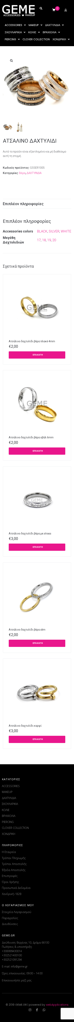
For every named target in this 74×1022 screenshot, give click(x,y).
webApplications (57, 1005)
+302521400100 (12, 955)
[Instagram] (30, 1010)
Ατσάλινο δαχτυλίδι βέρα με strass (30, 533)
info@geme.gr (19, 966)
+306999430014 (12, 951)
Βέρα (22, 173)
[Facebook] (37, 1010)
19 (49, 240)
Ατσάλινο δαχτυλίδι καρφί (25, 725)
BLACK (42, 231)
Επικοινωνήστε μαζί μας (16, 980)
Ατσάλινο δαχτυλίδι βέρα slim (27, 629)
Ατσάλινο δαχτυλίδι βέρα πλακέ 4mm (32, 341)
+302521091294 (12, 959)
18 (44, 240)
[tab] (37, 204)
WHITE (66, 231)
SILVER (54, 231)
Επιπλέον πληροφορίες (23, 204)
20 (54, 240)
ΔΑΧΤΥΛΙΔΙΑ (34, 173)
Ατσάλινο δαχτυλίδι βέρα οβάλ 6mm (31, 437)
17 (39, 240)
